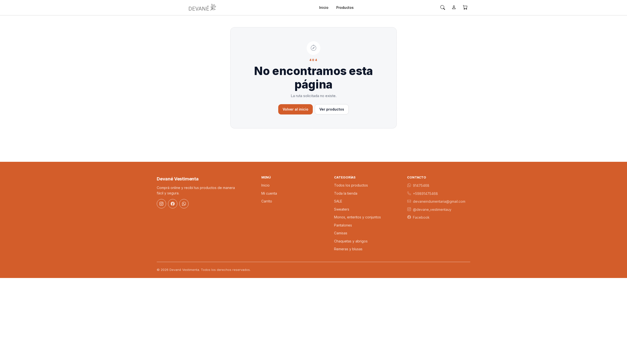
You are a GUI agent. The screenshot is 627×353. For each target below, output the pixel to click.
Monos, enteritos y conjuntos (357, 217)
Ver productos (331, 109)
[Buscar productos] (442, 7)
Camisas (340, 233)
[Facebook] (172, 203)
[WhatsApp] (184, 203)
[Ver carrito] (465, 7)
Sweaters (341, 209)
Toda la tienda (345, 193)
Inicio (323, 7)
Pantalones (343, 225)
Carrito (266, 201)
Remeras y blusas (348, 249)
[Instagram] (161, 203)
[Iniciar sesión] (454, 7)
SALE (338, 201)
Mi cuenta (269, 193)
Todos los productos (351, 185)
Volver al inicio (295, 109)
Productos (345, 7)
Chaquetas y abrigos (351, 241)
